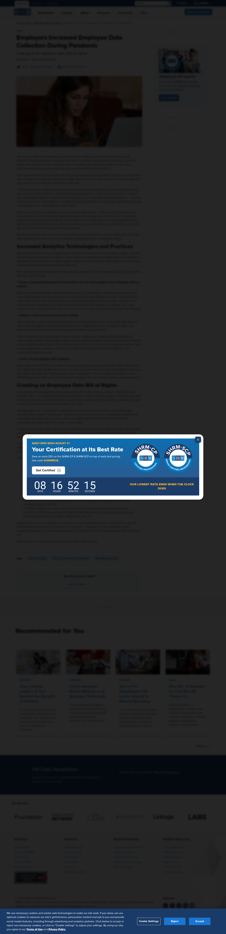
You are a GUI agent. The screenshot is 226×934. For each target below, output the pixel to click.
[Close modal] (198, 440)
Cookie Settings (149, 921)
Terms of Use (34, 929)
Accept (199, 921)
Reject (175, 921)
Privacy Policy (57, 929)
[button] (48, 470)
